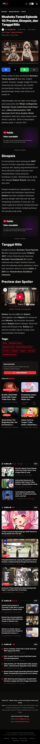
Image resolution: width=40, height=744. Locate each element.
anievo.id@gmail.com (22, 719)
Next (35, 463)
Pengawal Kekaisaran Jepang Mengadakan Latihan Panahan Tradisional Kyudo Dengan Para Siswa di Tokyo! (19, 562)
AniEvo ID (13, 464)
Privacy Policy (23, 738)
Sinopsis (14, 351)
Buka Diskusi (22, 373)
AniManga (26, 389)
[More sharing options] (34, 70)
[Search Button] (26, 3)
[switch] (31, 3)
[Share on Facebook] (6, 70)
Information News (9, 389)
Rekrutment (14, 738)
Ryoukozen (12, 29)
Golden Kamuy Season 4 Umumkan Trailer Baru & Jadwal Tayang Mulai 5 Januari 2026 (13, 607)
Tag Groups (24, 740)
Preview (6, 351)
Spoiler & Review (14, 11)
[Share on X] (15, 70)
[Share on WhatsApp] (24, 70)
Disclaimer (16, 740)
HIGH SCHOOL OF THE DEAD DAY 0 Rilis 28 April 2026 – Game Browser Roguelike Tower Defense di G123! (20, 666)
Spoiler (23, 351)
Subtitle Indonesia (9, 355)
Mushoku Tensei (15, 343)
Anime (24, 11)
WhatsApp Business (22, 721)
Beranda (4, 11)
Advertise (6, 738)
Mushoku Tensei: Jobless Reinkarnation (17, 347)
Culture (6, 527)
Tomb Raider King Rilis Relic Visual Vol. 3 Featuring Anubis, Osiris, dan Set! (26, 494)
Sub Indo (31, 351)
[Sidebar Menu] (37, 4)
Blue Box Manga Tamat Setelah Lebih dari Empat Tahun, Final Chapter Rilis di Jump (26, 470)
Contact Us (32, 738)
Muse (5, 343)
